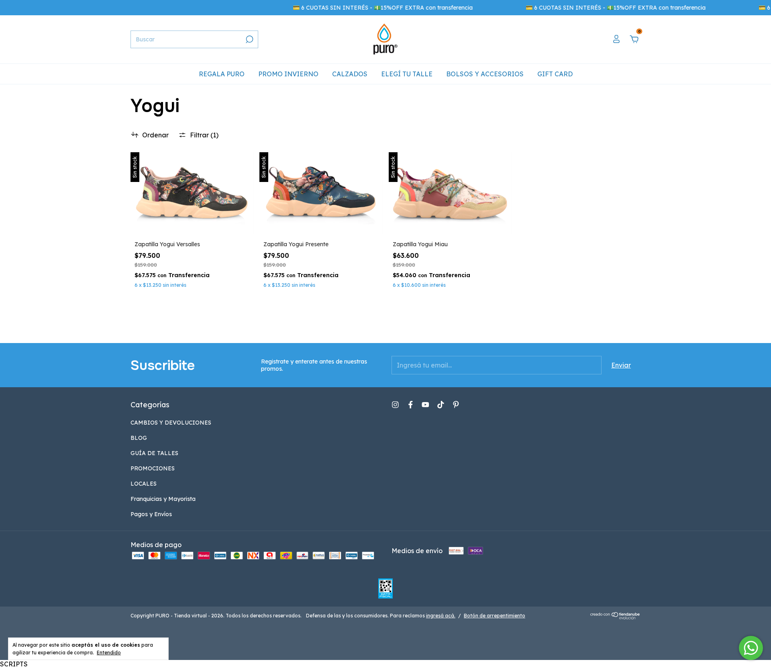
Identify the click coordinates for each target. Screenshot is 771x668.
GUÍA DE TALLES (154, 453)
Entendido (109, 653)
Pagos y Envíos (151, 514)
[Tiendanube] (615, 617)
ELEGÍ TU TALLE (406, 74)
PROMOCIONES (153, 468)
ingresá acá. (440, 616)
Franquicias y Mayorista (163, 499)
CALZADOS (349, 74)
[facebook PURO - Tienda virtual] (410, 405)
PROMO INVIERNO (288, 74)
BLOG (139, 437)
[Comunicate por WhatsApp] (751, 648)
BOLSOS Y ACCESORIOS (485, 74)
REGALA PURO (222, 74)
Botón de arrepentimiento (494, 616)
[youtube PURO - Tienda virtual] (425, 405)
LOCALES (144, 483)
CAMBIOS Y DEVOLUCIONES (171, 422)
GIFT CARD (555, 74)
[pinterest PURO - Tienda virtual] (456, 405)
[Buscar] (248, 39)
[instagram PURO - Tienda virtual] (395, 405)
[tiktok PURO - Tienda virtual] (441, 405)
